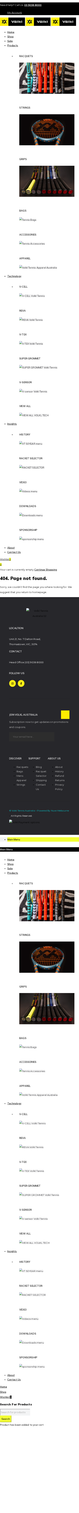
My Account (14, 12)
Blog (39, 766)
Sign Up (65, 714)
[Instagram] (12, 683)
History (59, 771)
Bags (20, 771)
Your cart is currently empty (17, 569)
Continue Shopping (45, 569)
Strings (21, 784)
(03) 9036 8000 (34, 662)
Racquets (22, 766)
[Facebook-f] (21, 683)
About (59, 766)
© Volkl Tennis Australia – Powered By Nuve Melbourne (39, 810)
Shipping (41, 780)
